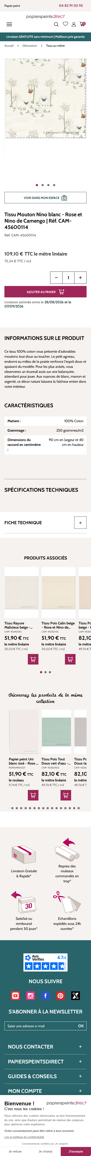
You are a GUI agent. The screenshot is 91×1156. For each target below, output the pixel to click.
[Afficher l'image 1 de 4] (37, 185)
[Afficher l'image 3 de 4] (48, 185)
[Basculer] (80, 522)
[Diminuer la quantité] (56, 278)
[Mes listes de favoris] (65, 24)
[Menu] (10, 24)
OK (81, 1026)
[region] (45, 132)
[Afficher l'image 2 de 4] (43, 185)
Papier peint (12, 6)
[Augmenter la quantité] (80, 278)
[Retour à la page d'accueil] (46, 16)
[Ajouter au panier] (33, 659)
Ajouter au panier (41, 292)
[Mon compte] (74, 24)
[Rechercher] (56, 24)
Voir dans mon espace (41, 198)
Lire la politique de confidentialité (24, 1137)
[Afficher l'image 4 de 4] (54, 185)
